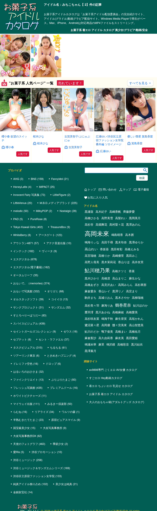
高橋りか (104, 279)
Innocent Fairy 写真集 (26, 218)
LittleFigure (59, 218)
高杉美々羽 (92, 329)
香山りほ (124, 286)
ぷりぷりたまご (61, 403)
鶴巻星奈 (123, 328)
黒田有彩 (117, 273)
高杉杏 (89, 248)
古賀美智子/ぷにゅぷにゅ (77, 138)
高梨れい (121, 242)
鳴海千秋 (107, 342)
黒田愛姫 (132, 361)
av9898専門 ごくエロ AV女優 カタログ (113, 393)
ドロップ (51, 386)
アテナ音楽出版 (56, 266)
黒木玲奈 (121, 266)
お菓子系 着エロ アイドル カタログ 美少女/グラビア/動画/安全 (109, 30)
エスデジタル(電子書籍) (28, 290)
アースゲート (46, 258)
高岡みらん (125, 308)
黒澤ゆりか (136, 266)
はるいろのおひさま (25, 394)
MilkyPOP (42, 234)
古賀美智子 (75, 147)
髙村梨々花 (116, 248)
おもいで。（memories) (28, 306)
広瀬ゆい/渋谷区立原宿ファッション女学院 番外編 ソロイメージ (109, 140)
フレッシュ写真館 (24, 411)
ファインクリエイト (25, 403)
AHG (16, 202)
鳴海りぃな (92, 266)
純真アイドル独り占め (27, 507)
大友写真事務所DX (24, 459)
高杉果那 (140, 308)
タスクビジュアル (24, 370)
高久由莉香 (105, 361)
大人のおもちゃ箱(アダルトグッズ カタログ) (116, 425)
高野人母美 (92, 286)
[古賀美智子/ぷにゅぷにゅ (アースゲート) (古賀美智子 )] (78, 130)
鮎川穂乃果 (97, 293)
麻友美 (119, 361)
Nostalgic (65, 234)
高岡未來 (97, 256)
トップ (90, 213)
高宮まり (132, 315)
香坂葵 (104, 273)
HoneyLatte (20, 210)
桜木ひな (38, 136)
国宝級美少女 (21, 451)
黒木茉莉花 (108, 286)
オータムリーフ (23, 298)
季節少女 (58, 467)
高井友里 (138, 286)
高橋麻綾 (118, 336)
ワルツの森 (68, 435)
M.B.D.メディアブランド (55, 226)
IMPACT (44, 210)
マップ (125, 213)
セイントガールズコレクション (32, 354)
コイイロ (56, 322)
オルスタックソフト (25, 322)
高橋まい (121, 355)
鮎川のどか (92, 355)
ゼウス (67, 354)
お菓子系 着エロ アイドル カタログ (111, 417)
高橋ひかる (92, 242)
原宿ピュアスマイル (63, 443)
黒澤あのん (133, 248)
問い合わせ (107, 213)
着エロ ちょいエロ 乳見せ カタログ (111, 409)
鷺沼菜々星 (92, 349)
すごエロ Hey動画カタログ (105, 401)
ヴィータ (47, 274)
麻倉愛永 (90, 315)
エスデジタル (21, 282)
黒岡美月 (135, 242)
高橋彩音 (123, 368)
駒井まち (90, 321)
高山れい (91, 272)
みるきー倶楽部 (57, 427)
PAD (16, 242)
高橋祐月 (135, 355)
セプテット (20, 362)
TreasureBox (58, 250)
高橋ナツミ (119, 295)
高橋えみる (132, 273)
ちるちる (55, 370)
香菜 (132, 295)
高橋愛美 (132, 336)
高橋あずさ (92, 308)
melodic (18, 234)
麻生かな (135, 302)
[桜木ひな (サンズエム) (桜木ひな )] (46, 130)
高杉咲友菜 (92, 342)
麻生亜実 (121, 342)
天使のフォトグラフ (25, 467)
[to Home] (22, 29)
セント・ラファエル (51, 362)
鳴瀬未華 (90, 368)
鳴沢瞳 (110, 368)
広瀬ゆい (105, 151)
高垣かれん (136, 342)
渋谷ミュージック (24, 483)
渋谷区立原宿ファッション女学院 (34, 499)
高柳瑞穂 (138, 321)
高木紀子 (101, 235)
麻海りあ (107, 329)
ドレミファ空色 (23, 386)
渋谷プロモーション (44, 475)
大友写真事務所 (52, 451)
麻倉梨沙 (90, 361)
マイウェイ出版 (23, 427)
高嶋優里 (118, 279)
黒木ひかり (92, 302)
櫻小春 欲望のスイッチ (14, 138)
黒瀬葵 (89, 235)
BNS (33, 202)
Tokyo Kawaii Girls (24, 250)
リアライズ (41, 435)
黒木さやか (122, 321)
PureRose (36, 242)
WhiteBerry (20, 258)
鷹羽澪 (89, 336)
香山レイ (104, 315)
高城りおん (105, 321)
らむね (17, 435)
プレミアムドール (61, 411)
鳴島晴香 (117, 258)
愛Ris (16, 475)
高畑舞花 (101, 248)
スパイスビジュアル (25, 346)
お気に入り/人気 (96, 221)
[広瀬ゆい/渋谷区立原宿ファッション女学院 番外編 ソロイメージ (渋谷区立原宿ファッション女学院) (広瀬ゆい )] (109, 130)
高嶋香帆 (115, 235)
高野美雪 (107, 242)
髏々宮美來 (119, 349)
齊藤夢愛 (129, 235)
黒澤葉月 (90, 374)
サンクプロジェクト (25, 330)
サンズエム (58, 330)
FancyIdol (57, 202)
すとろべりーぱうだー (27, 338)
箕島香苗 (136, 143)
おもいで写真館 (23, 314)
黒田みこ (132, 279)
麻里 (101, 368)
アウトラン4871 (23, 266)
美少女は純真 (64, 507)
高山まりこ (119, 302)
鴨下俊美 (107, 355)
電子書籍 (141, 213)
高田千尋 (107, 266)
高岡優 (105, 349)
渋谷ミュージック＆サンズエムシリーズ (38, 491)
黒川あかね (103, 336)
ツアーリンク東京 (24, 378)
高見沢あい (108, 308)
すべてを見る (140, 83)
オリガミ (52, 314)
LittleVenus (20, 226)
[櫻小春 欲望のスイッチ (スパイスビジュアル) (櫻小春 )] (15, 130)
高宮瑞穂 (90, 279)
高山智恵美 (136, 349)
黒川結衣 (137, 368)
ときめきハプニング (59, 378)
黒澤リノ (118, 315)
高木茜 (129, 258)
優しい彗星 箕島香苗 (140, 136)
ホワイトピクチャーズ (27, 419)
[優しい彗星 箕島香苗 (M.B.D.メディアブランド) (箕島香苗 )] (141, 130)
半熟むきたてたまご (25, 443)
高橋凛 (105, 302)
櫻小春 (10, 147)
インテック (20, 274)
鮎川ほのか (140, 329)
